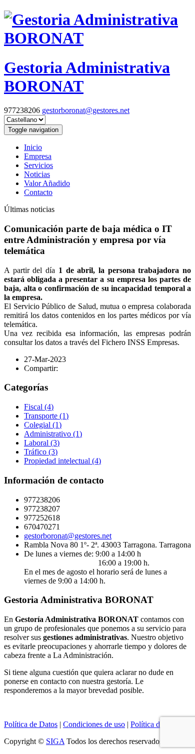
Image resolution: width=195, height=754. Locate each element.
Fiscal (39, 406)
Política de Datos (31, 724)
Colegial (43, 424)
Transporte (46, 416)
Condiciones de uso (94, 724)
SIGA (55, 741)
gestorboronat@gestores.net (86, 110)
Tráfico (41, 452)
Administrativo (53, 434)
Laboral (42, 442)
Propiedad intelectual (62, 460)
